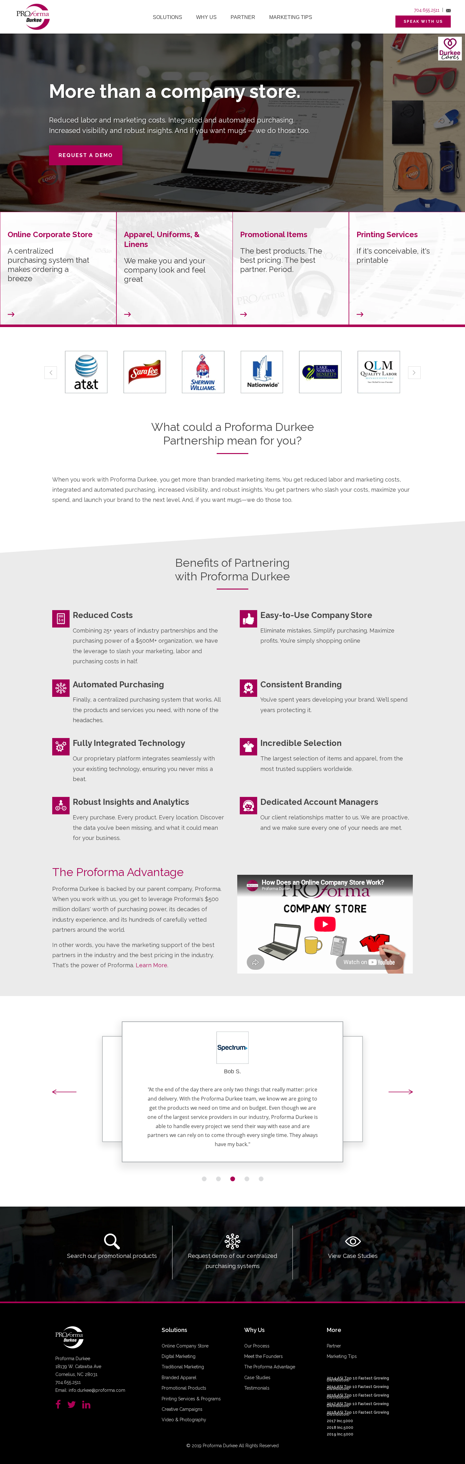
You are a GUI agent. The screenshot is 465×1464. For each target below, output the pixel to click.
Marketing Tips (342, 1356)
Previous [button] (50, 372)
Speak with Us (423, 21)
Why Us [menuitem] (206, 17)
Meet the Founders (263, 1356)
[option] (86, 372)
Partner (334, 1345)
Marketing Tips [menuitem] (290, 17)
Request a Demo (86, 155)
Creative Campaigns (182, 1409)
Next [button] (414, 372)
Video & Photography (184, 1419)
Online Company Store (185, 1345)
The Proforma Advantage (269, 1366)
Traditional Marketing (183, 1366)
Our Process (257, 1345)
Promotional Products (184, 1388)
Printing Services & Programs (191, 1398)
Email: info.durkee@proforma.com (90, 1390)
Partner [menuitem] (243, 17)
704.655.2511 (426, 10)
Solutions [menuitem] (167, 17)
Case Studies (257, 1377)
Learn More (151, 965)
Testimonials (257, 1388)
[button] (64, 1092)
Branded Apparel (179, 1377)
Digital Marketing (178, 1356)
